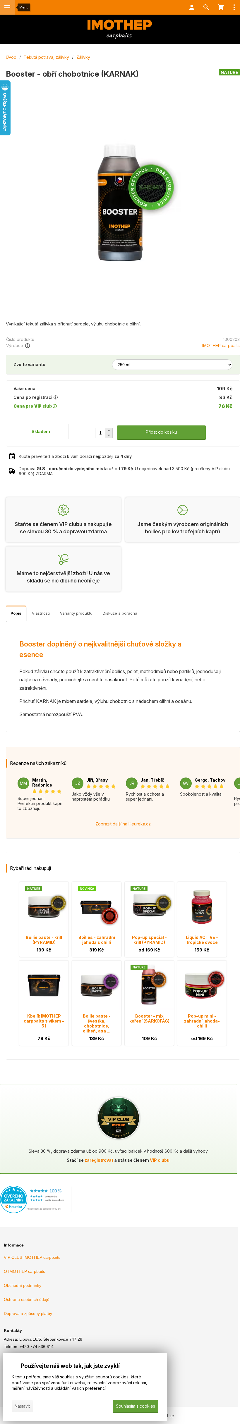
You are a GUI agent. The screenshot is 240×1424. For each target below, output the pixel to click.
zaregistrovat (99, 1160)
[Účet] (191, 7)
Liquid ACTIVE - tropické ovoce (202, 940)
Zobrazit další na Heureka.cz (123, 823)
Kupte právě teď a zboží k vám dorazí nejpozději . (76, 456)
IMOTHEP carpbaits (221, 345)
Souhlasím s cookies (135, 1406)
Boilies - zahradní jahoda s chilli (96, 940)
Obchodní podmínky (22, 1285)
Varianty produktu (76, 613)
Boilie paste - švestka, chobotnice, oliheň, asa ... (97, 1023)
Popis (16, 613)
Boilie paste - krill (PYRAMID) (44, 940)
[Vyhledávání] (206, 7)
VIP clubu (159, 1160)
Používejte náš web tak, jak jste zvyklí (70, 1366)
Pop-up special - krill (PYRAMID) (149, 940)
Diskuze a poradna (120, 613)
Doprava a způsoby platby (28, 1313)
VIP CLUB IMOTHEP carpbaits (32, 1257)
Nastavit (22, 1406)
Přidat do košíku (161, 432)
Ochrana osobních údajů (26, 1299)
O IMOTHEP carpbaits (24, 1271)
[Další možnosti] (234, 7)
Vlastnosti (41, 613)
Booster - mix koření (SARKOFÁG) (149, 1018)
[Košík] (221, 7)
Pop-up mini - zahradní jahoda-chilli (202, 1020)
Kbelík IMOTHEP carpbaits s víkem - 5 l (44, 1020)
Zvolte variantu (29, 364)
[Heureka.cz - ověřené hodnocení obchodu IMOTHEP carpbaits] (35, 1211)
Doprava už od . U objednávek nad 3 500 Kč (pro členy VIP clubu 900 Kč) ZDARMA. (124, 471)
